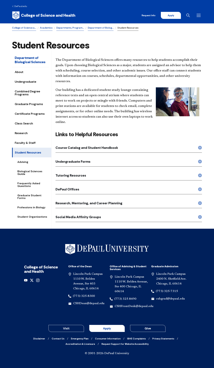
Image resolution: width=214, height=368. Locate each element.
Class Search (24, 123)
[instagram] (37, 280)
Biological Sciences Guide (29, 173)
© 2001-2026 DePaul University (107, 353)
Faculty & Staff (25, 143)
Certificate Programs (30, 114)
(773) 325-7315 (167, 291)
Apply (171, 15)
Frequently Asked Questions (28, 185)
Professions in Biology (31, 207)
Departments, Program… (70, 27)
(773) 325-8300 (84, 296)
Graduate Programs (29, 104)
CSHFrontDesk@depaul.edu (134, 306)
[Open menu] (199, 15)
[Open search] (188, 15)
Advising (22, 162)
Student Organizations (32, 216)
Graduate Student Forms (29, 197)
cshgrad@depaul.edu (170, 298)
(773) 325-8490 (125, 299)
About (19, 72)
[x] (31, 280)
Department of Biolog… (101, 27)
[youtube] (25, 280)
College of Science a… (24, 27)
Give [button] (148, 328)
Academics (46, 27)
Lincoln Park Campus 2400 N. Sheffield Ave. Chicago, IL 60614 (171, 279)
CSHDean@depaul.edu (88, 303)
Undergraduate (25, 82)
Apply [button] (107, 328)
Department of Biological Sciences (30, 60)
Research (21, 133)
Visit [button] (66, 328)
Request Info (148, 15)
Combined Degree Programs (27, 92)
